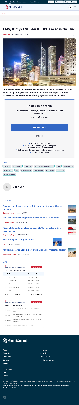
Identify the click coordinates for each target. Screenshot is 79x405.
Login (51, 2)
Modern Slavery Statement (43, 385)
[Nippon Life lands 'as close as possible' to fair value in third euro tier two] (72, 231)
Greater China (8, 170)
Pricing (58, 2)
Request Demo (70, 2)
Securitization (22, 2)
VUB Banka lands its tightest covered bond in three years (31, 217)
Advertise (44, 353)
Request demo (39, 127)
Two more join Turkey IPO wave (18, 239)
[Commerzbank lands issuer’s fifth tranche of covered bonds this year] (72, 209)
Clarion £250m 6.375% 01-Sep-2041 (25, 325)
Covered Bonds (8, 213)
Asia (4, 13)
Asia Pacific (60, 170)
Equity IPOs (28, 166)
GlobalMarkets (35, 2)
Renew (5, 376)
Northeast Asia (38, 170)
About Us (6, 353)
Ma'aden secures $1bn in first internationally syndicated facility (34, 250)
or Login (39, 136)
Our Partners (45, 356)
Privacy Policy (28, 385)
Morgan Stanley (26, 170)
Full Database (36, 267)
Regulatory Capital (9, 235)
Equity (58, 166)
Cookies (14, 388)
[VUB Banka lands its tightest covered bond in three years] (72, 220)
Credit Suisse (17, 166)
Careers (6, 360)
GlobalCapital (10, 2)
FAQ (4, 372)
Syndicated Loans (9, 254)
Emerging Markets (9, 174)
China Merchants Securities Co (44, 166)
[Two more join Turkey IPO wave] (57, 242)
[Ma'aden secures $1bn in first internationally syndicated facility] (72, 252)
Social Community (47, 360)
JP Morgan (6, 166)
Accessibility (7, 385)
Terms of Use (17, 385)
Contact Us (7, 356)
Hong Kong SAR (68, 166)
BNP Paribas (50, 170)
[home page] (13, 7)
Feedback (6, 363)
